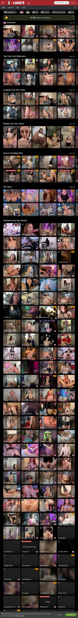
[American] (21, 12)
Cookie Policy (19, 616)
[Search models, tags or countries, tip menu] (75, 7)
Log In (73, 3)
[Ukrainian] (28, 12)
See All (72, 23)
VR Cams (7, 187)
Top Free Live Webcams (14, 56)
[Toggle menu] (3, 2)
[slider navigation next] (74, 38)
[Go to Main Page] (16, 2)
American (11, 22)
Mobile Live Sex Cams (13, 123)
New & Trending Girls (13, 153)
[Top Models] (28, 2)
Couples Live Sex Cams (14, 90)
